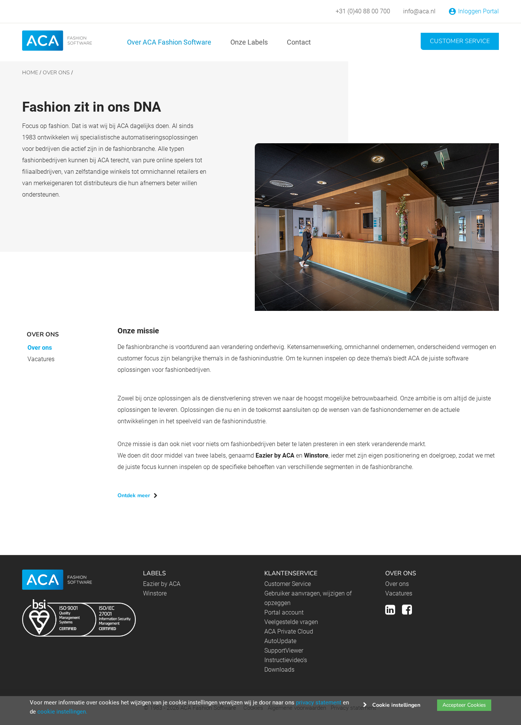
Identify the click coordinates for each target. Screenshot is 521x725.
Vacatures (41, 359)
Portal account (284, 612)
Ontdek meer (133, 495)
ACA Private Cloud (288, 631)
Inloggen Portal (478, 11)
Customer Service (460, 41)
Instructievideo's (285, 660)
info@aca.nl (419, 11)
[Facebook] (407, 608)
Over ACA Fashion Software (169, 42)
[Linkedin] (390, 608)
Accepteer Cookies (464, 705)
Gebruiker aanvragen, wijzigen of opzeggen (308, 598)
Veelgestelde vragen (291, 622)
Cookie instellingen (396, 705)
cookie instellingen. (62, 711)
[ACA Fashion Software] (57, 40)
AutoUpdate (280, 641)
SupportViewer (283, 650)
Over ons (39, 347)
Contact (299, 42)
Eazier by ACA (161, 583)
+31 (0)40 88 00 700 (363, 11)
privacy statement (318, 702)
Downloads (279, 669)
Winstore (155, 593)
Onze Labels (249, 42)
